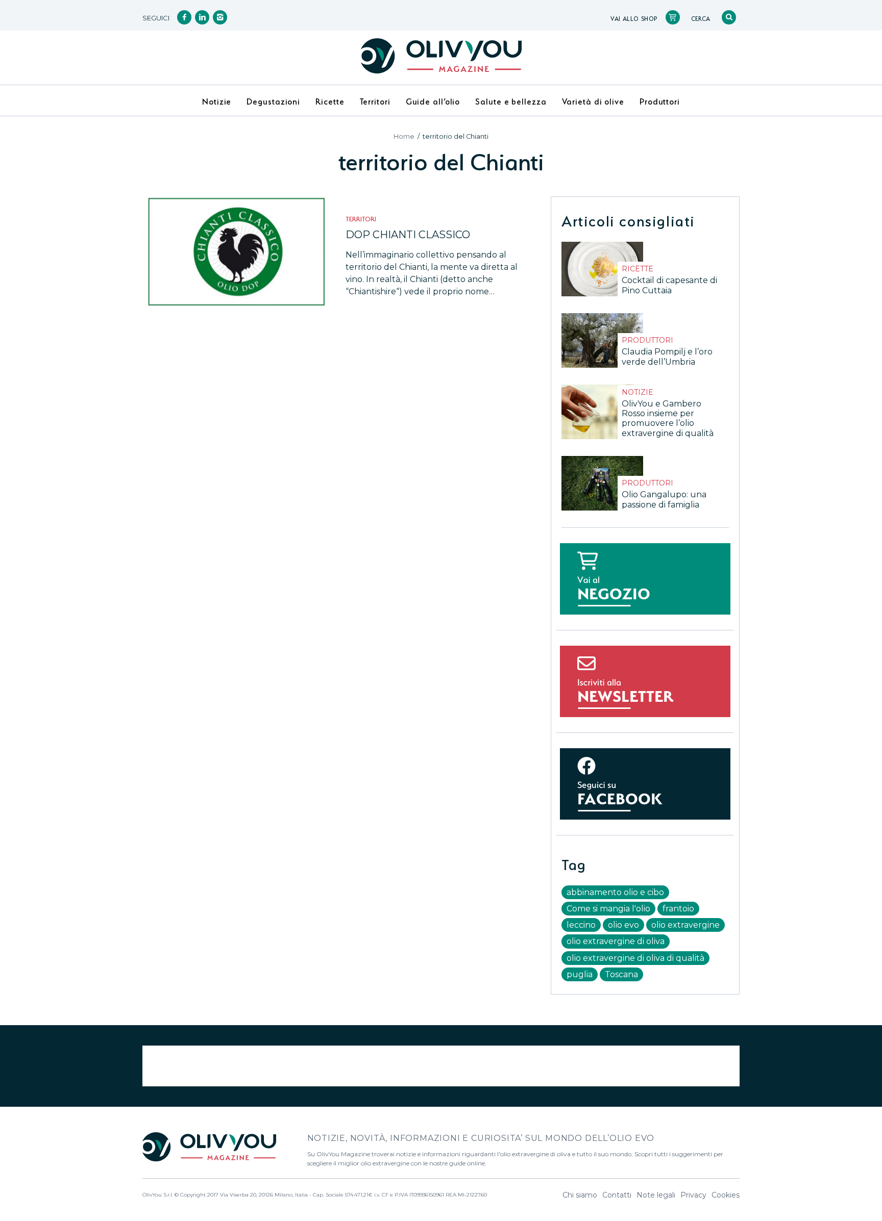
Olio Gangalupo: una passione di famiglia (664, 499)
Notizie (637, 392)
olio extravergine (685, 925)
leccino (581, 925)
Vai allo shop (634, 18)
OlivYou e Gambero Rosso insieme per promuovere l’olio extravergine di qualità (668, 418)
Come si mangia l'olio (608, 908)
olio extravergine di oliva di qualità (635, 958)
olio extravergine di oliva (616, 941)
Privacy (693, 1195)
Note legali (655, 1195)
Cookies (726, 1195)
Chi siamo (579, 1195)
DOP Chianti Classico (408, 234)
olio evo (623, 925)
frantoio (678, 908)
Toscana (621, 974)
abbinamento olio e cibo (615, 892)
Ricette (637, 268)
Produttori (647, 340)
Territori (361, 218)
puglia (580, 974)
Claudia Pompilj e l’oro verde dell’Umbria (667, 356)
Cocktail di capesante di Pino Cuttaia (669, 285)
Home (404, 136)
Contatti (616, 1195)
